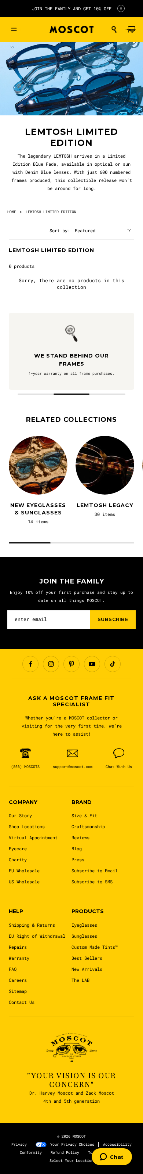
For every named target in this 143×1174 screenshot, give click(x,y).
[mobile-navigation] (14, 29)
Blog (77, 848)
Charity (18, 859)
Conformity (31, 1152)
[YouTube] (92, 664)
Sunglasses (84, 936)
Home (11, 211)
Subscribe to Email (95, 870)
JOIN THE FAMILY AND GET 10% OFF (71, 8)
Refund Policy (65, 1152)
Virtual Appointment (33, 837)
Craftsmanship (88, 826)
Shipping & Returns (32, 925)
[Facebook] (30, 664)
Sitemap (18, 991)
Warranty (19, 958)
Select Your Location (72, 1160)
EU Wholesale (24, 870)
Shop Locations (27, 826)
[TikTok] (112, 664)
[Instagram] (51, 664)
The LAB (80, 980)
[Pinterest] (71, 664)
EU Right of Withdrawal (37, 936)
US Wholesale (24, 881)
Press (78, 859)
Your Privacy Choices (72, 1144)
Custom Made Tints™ (95, 947)
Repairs (18, 947)
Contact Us (21, 1002)
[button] (114, 29)
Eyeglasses (84, 925)
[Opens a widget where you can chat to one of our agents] (112, 1157)
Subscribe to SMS (92, 881)
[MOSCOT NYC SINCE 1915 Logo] (72, 29)
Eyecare (18, 848)
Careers (18, 980)
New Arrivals (87, 969)
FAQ (12, 969)
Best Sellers (87, 958)
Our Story (20, 815)
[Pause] (121, 8)
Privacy (19, 1144)
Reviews (80, 837)
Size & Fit (84, 815)
